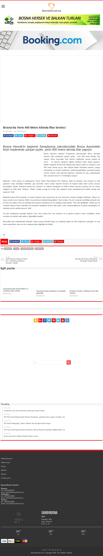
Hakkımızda (5, 462)
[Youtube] (63, 320)
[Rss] (36, 320)
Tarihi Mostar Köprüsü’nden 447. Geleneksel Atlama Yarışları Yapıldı (16, 260)
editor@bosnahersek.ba (14, 498)
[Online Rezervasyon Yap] (51, 40)
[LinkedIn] (58, 320)
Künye (3, 466)
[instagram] (67, 320)
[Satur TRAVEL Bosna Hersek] (51, 20)
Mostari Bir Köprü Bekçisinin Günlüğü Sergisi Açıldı (86, 259)
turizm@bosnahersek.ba (15, 504)
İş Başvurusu (6, 478)
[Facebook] (45, 320)
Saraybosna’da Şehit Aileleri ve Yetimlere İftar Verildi (15, 290)
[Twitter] (49, 320)
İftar (16, 248)
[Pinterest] (54, 320)
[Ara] (69, 362)
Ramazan (39, 248)
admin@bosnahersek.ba (14, 492)
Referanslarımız (7, 459)
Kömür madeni (27, 248)
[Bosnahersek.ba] (51, 7)
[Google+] (40, 320)
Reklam (4, 470)
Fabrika (8, 248)
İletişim (3, 474)
